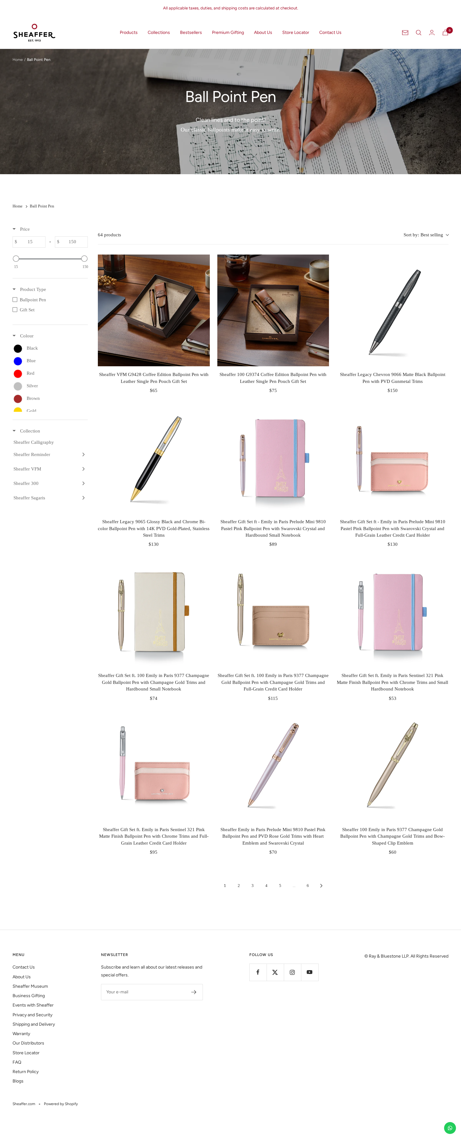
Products (129, 32)
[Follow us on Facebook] (258, 972)
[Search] (418, 32)
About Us (263, 32)
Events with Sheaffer (33, 1005)
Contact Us (330, 32)
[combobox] (426, 235)
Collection (29, 430)
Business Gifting (29, 995)
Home (18, 59)
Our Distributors (28, 1043)
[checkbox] (50, 300)
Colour (26, 335)
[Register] (194, 992)
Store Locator (295, 32)
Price (24, 229)
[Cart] (445, 32)
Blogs (18, 1081)
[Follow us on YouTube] (309, 972)
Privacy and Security (32, 1015)
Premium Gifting (228, 32)
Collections (159, 32)
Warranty (21, 1033)
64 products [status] (109, 234)
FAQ (17, 1062)
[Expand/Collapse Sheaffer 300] (82, 483)
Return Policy (26, 1071)
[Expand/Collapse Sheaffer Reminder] (82, 454)
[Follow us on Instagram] (292, 972)
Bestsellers (191, 32)
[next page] (321, 885)
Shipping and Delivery (34, 1024)
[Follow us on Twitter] (275, 972)
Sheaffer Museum (30, 986)
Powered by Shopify (61, 1104)
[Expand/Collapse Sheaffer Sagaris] (82, 497)
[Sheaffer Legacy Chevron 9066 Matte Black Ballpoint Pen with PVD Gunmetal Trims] (392, 311)
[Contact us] (450, 1128)
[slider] (16, 258)
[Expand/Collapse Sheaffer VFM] (82, 469)
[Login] (432, 32)
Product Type (32, 289)
